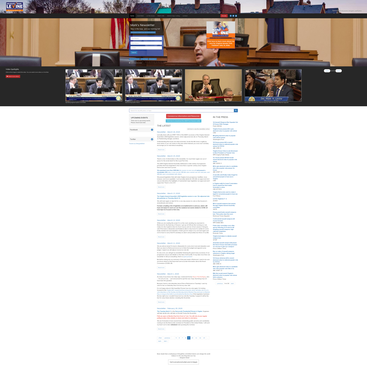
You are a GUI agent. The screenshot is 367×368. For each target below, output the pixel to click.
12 (200, 338)
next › (338, 71)
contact (185, 16)
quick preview (187, 256)
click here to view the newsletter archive (198, 129)
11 (196, 338)
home (132, 16)
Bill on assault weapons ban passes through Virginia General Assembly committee (224, 205)
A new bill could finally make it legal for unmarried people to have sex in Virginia (225, 177)
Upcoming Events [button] (134, 59)
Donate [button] (224, 16)
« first (160, 338)
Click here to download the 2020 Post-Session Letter (183, 121)
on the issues (151, 16)
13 (204, 338)
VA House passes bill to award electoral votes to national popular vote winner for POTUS (225, 144)
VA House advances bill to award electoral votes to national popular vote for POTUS (225, 260)
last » (165, 341)
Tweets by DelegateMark (137, 143)
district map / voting (173, 16)
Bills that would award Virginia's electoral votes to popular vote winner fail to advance (225, 275)
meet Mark (140, 16)
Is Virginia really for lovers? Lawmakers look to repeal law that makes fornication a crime (225, 185)
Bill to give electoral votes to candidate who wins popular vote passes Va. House (225, 168)
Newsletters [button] (152, 59)
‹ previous (167, 338)
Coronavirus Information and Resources (183, 116)
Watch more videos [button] (13, 76)
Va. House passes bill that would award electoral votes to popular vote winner (225, 159)
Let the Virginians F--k (220, 199)
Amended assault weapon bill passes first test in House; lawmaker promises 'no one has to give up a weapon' (225, 244)
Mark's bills (161, 16)
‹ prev (327, 71)
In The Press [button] (144, 59)
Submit (134, 52)
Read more (161, 149)
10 (192, 338)
